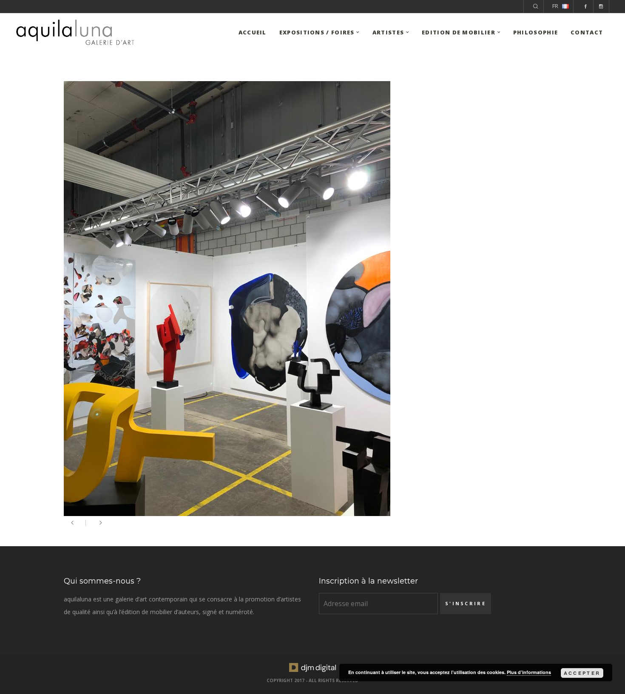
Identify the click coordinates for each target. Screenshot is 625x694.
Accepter (582, 673)
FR (555, 6)
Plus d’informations (529, 672)
